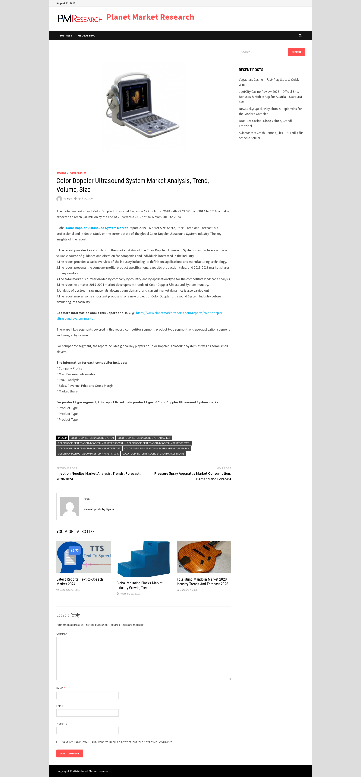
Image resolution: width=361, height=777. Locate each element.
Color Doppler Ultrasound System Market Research (156, 448)
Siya (69, 198)
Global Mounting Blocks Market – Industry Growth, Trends (141, 585)
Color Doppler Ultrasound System (92, 437)
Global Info (86, 35)
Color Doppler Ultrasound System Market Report (89, 448)
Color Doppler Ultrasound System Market (144, 437)
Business (65, 35)
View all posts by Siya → (99, 509)
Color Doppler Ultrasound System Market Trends (153, 453)
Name (60, 688)
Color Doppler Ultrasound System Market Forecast (90, 443)
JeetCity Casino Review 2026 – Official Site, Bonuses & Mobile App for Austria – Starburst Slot (270, 96)
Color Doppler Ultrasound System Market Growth (158, 443)
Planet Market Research (150, 16)
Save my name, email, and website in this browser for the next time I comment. (117, 742)
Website (61, 723)
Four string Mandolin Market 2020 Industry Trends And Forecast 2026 (202, 581)
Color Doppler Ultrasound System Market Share (88, 453)
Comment (62, 633)
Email (61, 706)
